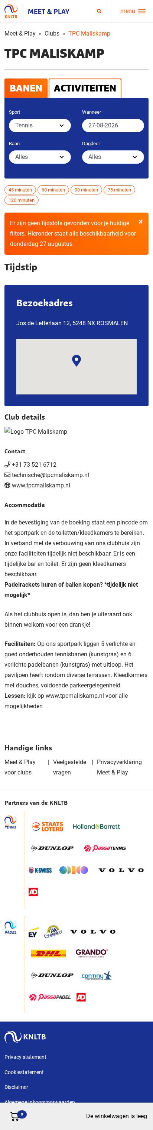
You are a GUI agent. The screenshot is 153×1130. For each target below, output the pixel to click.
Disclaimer (16, 1087)
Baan (14, 143)
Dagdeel (91, 143)
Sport (14, 112)
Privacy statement (25, 1057)
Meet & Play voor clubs (20, 767)
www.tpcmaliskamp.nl (41, 485)
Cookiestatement (24, 1072)
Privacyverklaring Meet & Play (119, 767)
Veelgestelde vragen (69, 767)
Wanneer (91, 112)
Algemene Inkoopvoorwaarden (39, 1102)
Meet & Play (20, 33)
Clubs (52, 33)
